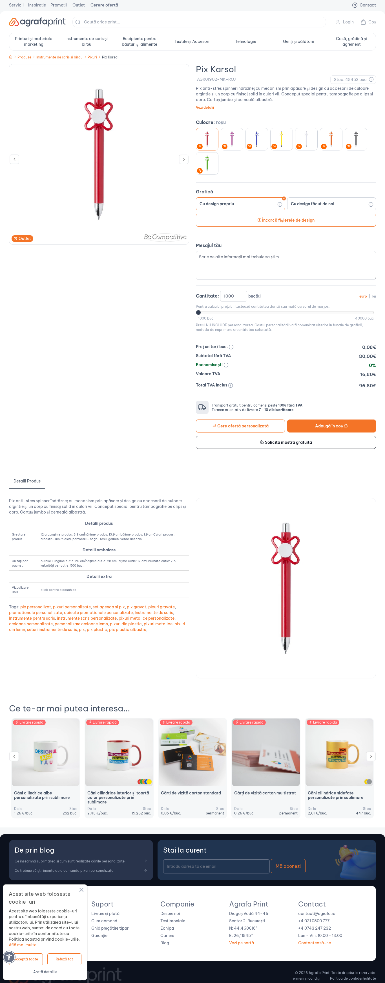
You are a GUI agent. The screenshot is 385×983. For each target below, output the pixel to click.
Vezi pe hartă (241, 942)
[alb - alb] (306, 139)
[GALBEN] (149, 782)
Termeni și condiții (305, 978)
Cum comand (104, 920)
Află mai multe (22, 944)
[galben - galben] (281, 139)
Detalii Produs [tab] (27, 481)
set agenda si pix (109, 607)
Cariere (167, 935)
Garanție (99, 935)
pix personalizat (35, 607)
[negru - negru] (356, 139)
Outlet (78, 5)
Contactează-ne (314, 942)
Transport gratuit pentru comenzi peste (257, 405)
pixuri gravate (161, 607)
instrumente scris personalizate (87, 618)
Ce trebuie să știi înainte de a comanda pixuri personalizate (64, 870)
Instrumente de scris (154, 612)
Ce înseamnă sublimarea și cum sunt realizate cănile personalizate (70, 861)
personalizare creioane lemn (81, 623)
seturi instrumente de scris (52, 629)
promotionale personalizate (35, 612)
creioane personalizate (31, 623)
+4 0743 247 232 (314, 928)
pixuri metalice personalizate (146, 618)
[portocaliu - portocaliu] (331, 139)
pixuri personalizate (72, 607)
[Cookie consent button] (81, 890)
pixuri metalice (158, 623)
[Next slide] (184, 160)
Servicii (16, 5)
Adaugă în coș (329, 426)
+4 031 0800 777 (313, 920)
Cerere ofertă (104, 5)
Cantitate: (286, 296)
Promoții (58, 5)
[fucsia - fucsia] (232, 139)
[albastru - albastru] (256, 139)
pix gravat (136, 607)
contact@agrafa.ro (316, 913)
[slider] (198, 312)
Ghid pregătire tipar (110, 928)
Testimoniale (172, 920)
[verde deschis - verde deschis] (207, 163)
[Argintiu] (369, 782)
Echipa (167, 928)
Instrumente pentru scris (32, 618)
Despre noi (170, 913)
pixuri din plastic (126, 623)
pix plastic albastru (127, 629)
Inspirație (37, 5)
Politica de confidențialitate (353, 978)
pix (82, 629)
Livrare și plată (105, 913)
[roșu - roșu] (207, 139)
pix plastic (97, 629)
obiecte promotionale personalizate (98, 612)
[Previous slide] (14, 160)
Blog (164, 942)
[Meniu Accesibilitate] (9, 957)
